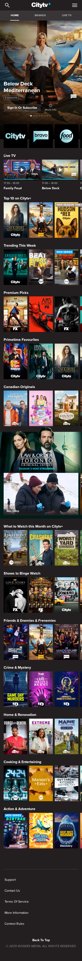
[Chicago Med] (15, 267)
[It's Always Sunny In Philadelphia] (41, 595)
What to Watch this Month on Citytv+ (33, 526)
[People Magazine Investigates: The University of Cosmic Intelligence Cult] (66, 689)
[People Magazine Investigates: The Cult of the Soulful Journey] (41, 689)
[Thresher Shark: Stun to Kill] (41, 830)
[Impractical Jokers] (66, 595)
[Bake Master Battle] (41, 408)
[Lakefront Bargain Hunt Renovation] (15, 548)
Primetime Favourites (21, 339)
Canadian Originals (19, 387)
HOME (15, 15)
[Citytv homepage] (15, 136)
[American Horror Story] (41, 314)
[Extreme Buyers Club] (41, 736)
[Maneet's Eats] (41, 783)
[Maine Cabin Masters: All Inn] (66, 736)
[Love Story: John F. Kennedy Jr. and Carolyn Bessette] (15, 595)
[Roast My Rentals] (15, 736)
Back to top (41, 940)
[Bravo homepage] (41, 136)
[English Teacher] (15, 314)
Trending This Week (20, 245)
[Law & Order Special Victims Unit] (15, 220)
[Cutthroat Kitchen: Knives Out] (66, 783)
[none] (10, 880)
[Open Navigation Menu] (74, 5)
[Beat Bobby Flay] (41, 267)
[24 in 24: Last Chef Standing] (15, 783)
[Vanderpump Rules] (66, 642)
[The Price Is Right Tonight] (15, 361)
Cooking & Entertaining (22, 762)
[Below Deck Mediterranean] (41, 220)
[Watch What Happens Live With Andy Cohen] (15, 642)
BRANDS (40, 15)
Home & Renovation (20, 714)
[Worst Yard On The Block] (66, 548)
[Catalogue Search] (7, 5)
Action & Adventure (19, 809)
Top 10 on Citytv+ (17, 198)
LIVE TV (67, 15)
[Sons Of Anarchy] (66, 314)
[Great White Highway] (66, 830)
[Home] (41, 5)
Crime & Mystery (17, 667)
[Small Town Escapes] (15, 408)
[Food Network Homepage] (66, 136)
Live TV (10, 155)
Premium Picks (16, 292)
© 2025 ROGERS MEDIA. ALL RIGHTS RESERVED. (41, 946)
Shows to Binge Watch (22, 573)
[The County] (66, 408)
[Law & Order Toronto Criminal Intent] (41, 361)
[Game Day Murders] (15, 689)
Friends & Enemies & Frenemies (30, 620)
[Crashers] (41, 548)
